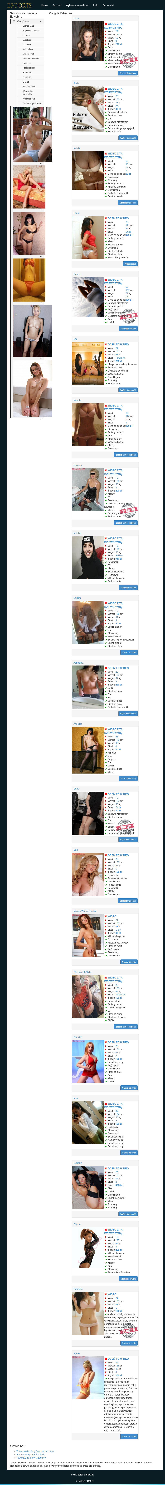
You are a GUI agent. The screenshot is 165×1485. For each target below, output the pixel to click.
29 (117, 96)
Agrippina (78, 662)
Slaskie (26, 81)
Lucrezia (77, 1162)
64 (117, 991)
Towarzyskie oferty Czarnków (31, 1457)
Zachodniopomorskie (32, 103)
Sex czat (57, 5)
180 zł (129, 425)
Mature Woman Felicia (85, 911)
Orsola (76, 274)
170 (117, 34)
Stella (76, 83)
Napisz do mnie (129, 652)
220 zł (119, 44)
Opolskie (27, 63)
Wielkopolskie (29, 98)
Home (44, 5)
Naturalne (121, 357)
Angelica (77, 723)
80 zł (118, 108)
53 (127, 419)
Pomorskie (27, 77)
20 (117, 1172)
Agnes (76, 1353)
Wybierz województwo (77, 5)
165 (117, 351)
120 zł (129, 299)
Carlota (77, 597)
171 (128, 225)
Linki (95, 5)
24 (117, 348)
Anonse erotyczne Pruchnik (30, 1454)
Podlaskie (27, 72)
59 (117, 804)
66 (117, 37)
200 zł (119, 1249)
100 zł (119, 1058)
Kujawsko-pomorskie (32, 30)
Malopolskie (28, 49)
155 (117, 480)
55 (117, 1117)
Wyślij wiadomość (128, 137)
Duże (128, 231)
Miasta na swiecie (31, 58)
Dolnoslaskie (28, 25)
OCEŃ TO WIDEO (118, 218)
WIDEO (112, 916)
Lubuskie (27, 44)
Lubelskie (27, 39)
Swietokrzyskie (29, 86)
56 (117, 354)
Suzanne (77, 465)
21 (117, 736)
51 (117, 678)
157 (128, 290)
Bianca (76, 1224)
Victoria (77, 400)
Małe (118, 929)
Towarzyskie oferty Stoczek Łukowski (35, 1451)
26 (127, 286)
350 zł (119, 558)
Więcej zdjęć (130, 263)
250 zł (119, 361)
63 (117, 743)
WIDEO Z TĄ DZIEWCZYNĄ (113, 25)
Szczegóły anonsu (128, 73)
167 (117, 800)
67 (117, 1052)
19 (117, 477)
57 (127, 167)
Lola (75, 849)
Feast (76, 212)
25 (127, 160)
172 (117, 739)
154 (117, 1114)
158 (117, 613)
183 (117, 99)
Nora (75, 1098)
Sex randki (108, 5)
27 (117, 31)
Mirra (76, 18)
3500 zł (119, 1185)
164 (117, 1049)
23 (127, 221)
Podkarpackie (29, 67)
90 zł (118, 623)
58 (117, 484)
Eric (75, 338)
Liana (76, 788)
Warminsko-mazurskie (28, 92)
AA (117, 105)
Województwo (22, 21)
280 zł (119, 684)
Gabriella (78, 1289)
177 (117, 674)
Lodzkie (26, 35)
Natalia (77, 148)
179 (117, 549)
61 (127, 228)
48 (117, 102)
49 (117, 1368)
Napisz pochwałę (128, 328)
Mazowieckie (28, 53)
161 (128, 164)
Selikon (119, 555)
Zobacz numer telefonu (126, 454)
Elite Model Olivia (82, 972)
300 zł (129, 234)
